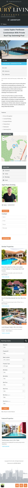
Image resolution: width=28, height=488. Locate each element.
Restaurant (6, 126)
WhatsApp (7, 177)
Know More (5, 211)
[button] (14, 146)
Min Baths (5, 376)
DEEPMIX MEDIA (17, 463)
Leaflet (11, 160)
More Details (5, 274)
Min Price (5, 382)
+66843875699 (11, 205)
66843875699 (15, 20)
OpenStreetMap (18, 160)
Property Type (6, 363)
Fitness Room (6, 124)
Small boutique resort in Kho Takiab (10, 440)
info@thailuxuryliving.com (15, 1)
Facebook (7, 170)
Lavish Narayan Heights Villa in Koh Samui (12, 327)
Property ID (5, 351)
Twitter (6, 173)
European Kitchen (7, 121)
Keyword (5, 345)
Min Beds (5, 370)
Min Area (6, 395)
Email (6, 180)
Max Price (5, 388)
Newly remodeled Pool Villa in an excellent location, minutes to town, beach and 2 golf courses (13, 269)
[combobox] (14, 360)
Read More (4, 444)
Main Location (6, 357)
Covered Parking (7, 118)
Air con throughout (7, 116)
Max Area (6, 401)
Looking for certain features (8, 411)
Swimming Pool (7, 129)
